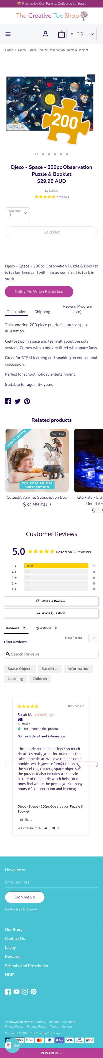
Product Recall (36, 1027)
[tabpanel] (51, 102)
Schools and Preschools (26, 966)
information (79, 668)
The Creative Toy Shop (45, 1033)
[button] (51, 1053)
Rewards (13, 956)
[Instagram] (25, 992)
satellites (50, 668)
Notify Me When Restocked (39, 291)
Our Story (13, 929)
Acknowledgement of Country (25, 1022)
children (39, 678)
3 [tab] (49, 154)
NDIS (9, 975)
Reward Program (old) (77, 309)
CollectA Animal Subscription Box (37, 497)
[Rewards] (12, 1045)
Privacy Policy (14, 1027)
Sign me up (25, 897)
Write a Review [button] (54, 601)
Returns (54, 1022)
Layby (10, 947)
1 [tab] (36, 154)
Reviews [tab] (12, 628)
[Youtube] (17, 992)
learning (15, 678)
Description (16, 312)
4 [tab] (55, 154)
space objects (20, 668)
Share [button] (28, 820)
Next (79, 764)
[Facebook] (8, 992)
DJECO (53, 191)
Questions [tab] (44, 628)
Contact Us (15, 938)
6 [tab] (67, 154)
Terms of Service (61, 1027)
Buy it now (52, 253)
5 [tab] (61, 154)
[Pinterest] (34, 992)
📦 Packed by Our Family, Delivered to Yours (51, 3)
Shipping (42, 312)
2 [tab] (43, 154)
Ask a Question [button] (53, 613)
